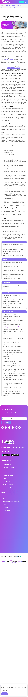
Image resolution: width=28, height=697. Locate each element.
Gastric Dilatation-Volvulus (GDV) (10, 303)
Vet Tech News (6, 417)
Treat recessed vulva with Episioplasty (11, 305)
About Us (5, 445)
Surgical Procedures (16, 5)
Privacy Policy (6, 457)
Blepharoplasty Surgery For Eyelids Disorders (12, 257)
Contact (5, 447)
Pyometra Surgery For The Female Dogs (11, 334)
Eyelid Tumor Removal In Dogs (9, 265)
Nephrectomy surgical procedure (10, 319)
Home (2, 5)
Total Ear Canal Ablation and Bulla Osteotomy (13, 249)
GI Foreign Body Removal (8, 307)
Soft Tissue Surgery (6, 7)
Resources (8, 5)
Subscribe (6, 376)
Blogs (4, 429)
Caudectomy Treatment (8, 293)
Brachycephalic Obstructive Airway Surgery (12, 297)
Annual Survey (6, 436)
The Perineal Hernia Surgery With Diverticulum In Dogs (13, 329)
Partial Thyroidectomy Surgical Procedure (12, 321)
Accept (5, 693)
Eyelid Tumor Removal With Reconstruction (12, 259)
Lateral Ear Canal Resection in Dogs (10, 247)
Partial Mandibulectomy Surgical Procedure (12, 271)
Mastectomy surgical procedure (10, 317)
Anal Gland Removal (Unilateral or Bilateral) (12, 343)
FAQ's (4, 452)
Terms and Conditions (8, 459)
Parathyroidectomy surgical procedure (11, 323)
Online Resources (6, 422)
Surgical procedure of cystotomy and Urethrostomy (14, 311)
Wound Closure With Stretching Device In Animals (13, 349)
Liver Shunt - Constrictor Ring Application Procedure (14, 313)
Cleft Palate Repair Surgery (8, 273)
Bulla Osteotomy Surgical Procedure (10, 251)
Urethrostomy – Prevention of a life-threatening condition (13, 340)
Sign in (21, 2)
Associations (6, 424)
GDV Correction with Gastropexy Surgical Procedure (14, 315)
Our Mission (5, 455)
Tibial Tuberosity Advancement (9, 287)
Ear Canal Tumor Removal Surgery (10, 245)
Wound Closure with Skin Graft (9, 347)
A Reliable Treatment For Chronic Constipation (13, 345)
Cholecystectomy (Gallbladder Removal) (12, 295)
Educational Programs (8, 419)
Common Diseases (7, 434)
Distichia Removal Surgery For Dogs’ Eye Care (12, 261)
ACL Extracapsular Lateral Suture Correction (12, 280)
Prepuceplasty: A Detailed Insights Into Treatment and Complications (13, 332)
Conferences (5, 432)
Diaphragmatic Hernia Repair (9, 301)
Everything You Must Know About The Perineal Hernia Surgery (14, 325)
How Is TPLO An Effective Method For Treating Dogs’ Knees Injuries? (13, 283)
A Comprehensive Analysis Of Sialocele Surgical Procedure (13, 337)
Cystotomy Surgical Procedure (9, 299)
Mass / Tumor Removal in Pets (9, 309)
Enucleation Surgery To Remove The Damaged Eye (14, 263)
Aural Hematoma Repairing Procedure (11, 243)
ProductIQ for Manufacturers (9, 450)
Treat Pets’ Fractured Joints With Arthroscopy (12, 285)
